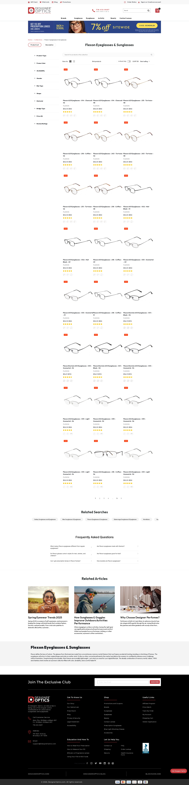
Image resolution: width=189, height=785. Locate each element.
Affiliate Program (149, 703)
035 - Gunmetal (68, 433)
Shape (39, 93)
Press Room (71, 711)
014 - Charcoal (64, 115)
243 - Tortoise (75, 115)
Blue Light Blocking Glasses (114, 729)
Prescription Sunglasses (112, 725)
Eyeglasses (108, 714)
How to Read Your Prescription (78, 746)
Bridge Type (41, 108)
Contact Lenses (126, 18)
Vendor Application (149, 722)
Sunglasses (108, 711)
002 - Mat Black (124, 221)
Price (40, 116)
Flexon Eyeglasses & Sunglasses (97, 519)
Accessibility (71, 725)
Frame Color (41, 63)
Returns (107, 753)
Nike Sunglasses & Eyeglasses (71, 519)
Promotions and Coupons (113, 703)
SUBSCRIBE (155, 682)
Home (30, 40)
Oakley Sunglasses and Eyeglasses (45, 519)
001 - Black (128, 327)
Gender (39, 78)
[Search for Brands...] (152, 55)
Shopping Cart (148, 718)
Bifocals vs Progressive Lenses (78, 753)
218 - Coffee (71, 115)
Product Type (41, 56)
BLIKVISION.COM (153, 774)
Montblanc (146, 519)
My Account (147, 714)
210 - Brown (124, 327)
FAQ (122, 746)
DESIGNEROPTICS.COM (38, 774)
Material (40, 101)
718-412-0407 (102, 10)
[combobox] (137, 10)
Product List (35, 45)
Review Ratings (42, 124)
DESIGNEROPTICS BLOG (94, 774)
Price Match (147, 707)
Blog (69, 714)
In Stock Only (122, 61)
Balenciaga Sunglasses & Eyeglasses (125, 519)
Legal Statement (73, 722)
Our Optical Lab (73, 707)
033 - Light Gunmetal (64, 433)
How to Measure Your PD (76, 749)
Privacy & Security (73, 718)
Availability (41, 71)
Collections (38, 40)
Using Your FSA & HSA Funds (77, 757)
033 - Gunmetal (131, 221)
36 (117, 498)
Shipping (107, 749)
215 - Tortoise (68, 115)
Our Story (70, 703)
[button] (67, 112)
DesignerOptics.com (57, 782)
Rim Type (40, 86)
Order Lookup (126, 749)
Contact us (108, 746)
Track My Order (148, 711)
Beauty (113, 18)
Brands (106, 707)
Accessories (108, 733)
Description (49, 45)
